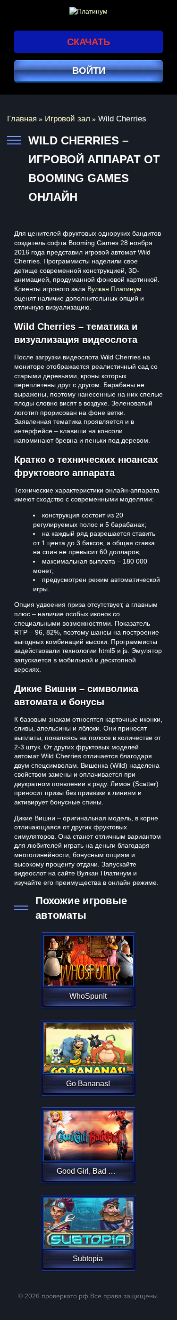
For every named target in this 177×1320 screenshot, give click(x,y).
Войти (88, 70)
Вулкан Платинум (114, 289)
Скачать (88, 42)
